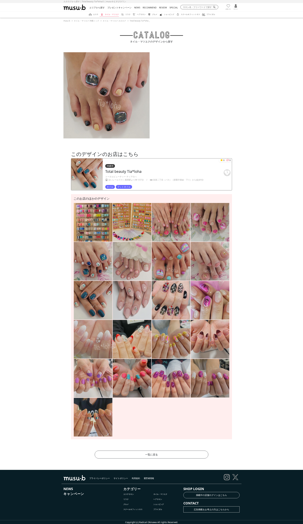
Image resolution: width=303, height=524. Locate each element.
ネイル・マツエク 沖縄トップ (86, 20)
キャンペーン (73, 493)
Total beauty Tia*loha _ (140, 20)
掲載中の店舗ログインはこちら (211, 495)
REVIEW (163, 7)
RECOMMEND (150, 7)
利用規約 (136, 478)
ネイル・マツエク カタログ (114, 20)
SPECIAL (173, 7)
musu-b (66, 20)
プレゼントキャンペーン (119, 7)
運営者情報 (149, 478)
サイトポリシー (121, 478)
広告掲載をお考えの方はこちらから (211, 509)
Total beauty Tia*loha (123, 171)
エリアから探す (97, 7)
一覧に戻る (151, 454)
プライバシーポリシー (99, 478)
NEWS (137, 7)
